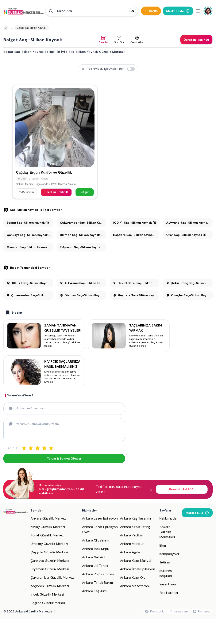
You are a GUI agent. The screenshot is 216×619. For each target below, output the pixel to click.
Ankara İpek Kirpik (95, 549)
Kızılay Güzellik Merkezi (48, 527)
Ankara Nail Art (93, 557)
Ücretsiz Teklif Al (56, 192)
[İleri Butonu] (20, 127)
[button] (91, 11)
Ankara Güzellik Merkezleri (167, 532)
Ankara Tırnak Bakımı (97, 582)
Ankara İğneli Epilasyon (137, 569)
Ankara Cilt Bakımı (95, 540)
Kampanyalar (169, 554)
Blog (162, 545)
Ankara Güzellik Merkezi (48, 518)
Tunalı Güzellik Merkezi (47, 535)
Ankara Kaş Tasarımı (135, 518)
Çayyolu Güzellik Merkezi (49, 552)
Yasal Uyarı (167, 584)
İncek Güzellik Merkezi (47, 594)
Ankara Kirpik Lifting (135, 527)
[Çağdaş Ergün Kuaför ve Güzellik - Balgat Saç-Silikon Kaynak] (55, 142)
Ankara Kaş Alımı (94, 591)
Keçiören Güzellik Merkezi (50, 586)
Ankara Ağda (130, 552)
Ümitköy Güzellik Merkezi (49, 543)
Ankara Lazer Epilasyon (100, 518)
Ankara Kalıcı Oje (132, 577)
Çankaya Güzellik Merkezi (50, 560)
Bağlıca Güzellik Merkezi (48, 603)
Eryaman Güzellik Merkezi (50, 569)
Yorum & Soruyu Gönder (64, 458)
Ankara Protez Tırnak (98, 574)
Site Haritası (168, 592)
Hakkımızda (168, 518)
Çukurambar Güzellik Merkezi (52, 577)
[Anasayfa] (5, 27)
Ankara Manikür (132, 543)
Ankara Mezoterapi (135, 586)
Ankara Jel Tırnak (95, 565)
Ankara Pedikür (131, 535)
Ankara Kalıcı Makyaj (135, 560)
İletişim (84, 192)
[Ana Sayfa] (24, 11)
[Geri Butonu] (89, 127)
